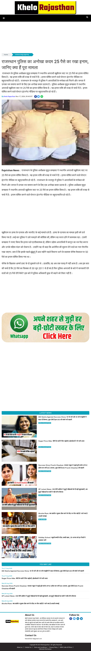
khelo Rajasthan (9, 96)
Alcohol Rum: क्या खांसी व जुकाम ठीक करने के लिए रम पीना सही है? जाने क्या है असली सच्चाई (30, 604)
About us (19, 647)
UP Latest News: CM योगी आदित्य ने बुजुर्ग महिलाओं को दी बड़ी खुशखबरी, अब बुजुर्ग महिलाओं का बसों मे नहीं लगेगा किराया (39, 596)
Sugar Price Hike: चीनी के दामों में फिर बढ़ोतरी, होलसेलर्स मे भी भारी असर (25, 578)
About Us (29, 615)
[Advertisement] (45, 37)
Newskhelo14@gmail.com (33, 638)
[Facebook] (70, 618)
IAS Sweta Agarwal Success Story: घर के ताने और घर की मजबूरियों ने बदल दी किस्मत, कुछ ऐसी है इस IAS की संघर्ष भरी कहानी (43, 571)
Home (6, 54)
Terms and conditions (40, 647)
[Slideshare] (81, 618)
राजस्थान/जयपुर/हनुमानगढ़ (22, 54)
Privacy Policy (53, 647)
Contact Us (30, 635)
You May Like (45, 564)
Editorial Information (45, 649)
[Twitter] (74, 618)
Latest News (45, 413)
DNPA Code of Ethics (66, 647)
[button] (4, 18)
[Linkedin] (77, 618)
